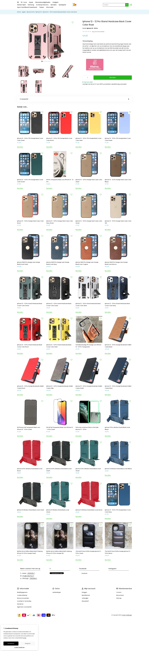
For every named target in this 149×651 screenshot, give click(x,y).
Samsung (31, 5)
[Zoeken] (127, 5)
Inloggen (84, 592)
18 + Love (24, 2)
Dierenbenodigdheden (42, 2)
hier (25, 638)
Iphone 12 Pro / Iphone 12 (34, 12)
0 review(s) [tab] (24, 99)
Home (19, 12)
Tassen (41, 7)
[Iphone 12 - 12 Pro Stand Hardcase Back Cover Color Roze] (45, 62)
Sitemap (118, 598)
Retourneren (120, 595)
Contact (118, 592)
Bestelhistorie (86, 595)
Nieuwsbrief (85, 601)
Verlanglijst (85, 598)
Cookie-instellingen (127, 615)
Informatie (49, 7)
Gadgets (55, 2)
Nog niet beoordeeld (98, 31)
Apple (31, 2)
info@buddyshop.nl (28, 576)
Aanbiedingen (57, 592)
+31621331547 (31, 573)
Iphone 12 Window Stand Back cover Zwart (30, 510)
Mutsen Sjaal (21, 5)
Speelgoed (62, 5)
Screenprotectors (42, 5)
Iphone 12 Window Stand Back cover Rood (89, 510)
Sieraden (54, 5)
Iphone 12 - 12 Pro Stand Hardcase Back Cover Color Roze (60, 12)
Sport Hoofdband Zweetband (27, 7)
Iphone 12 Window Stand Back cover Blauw (118, 469)
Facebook (84, 573)
